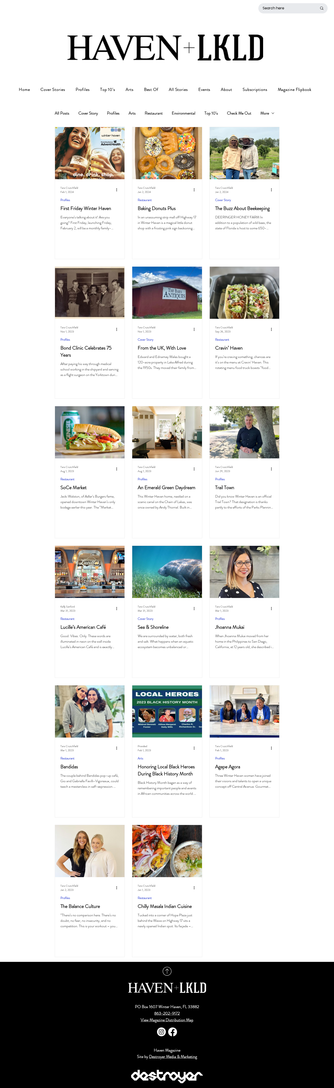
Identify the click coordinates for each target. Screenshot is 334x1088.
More (264, 113)
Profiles (113, 113)
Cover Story (88, 113)
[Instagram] (161, 1031)
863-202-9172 (167, 1013)
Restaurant (154, 113)
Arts (132, 113)
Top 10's (211, 113)
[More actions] (118, 190)
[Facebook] (172, 1031)
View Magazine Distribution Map (167, 1020)
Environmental (183, 113)
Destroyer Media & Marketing (173, 1057)
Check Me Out (239, 113)
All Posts (62, 113)
